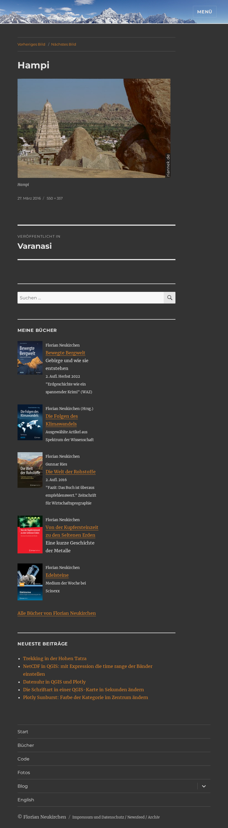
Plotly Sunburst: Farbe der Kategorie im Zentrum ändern (85, 697)
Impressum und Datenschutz (98, 817)
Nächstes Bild (63, 44)
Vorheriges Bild (31, 44)
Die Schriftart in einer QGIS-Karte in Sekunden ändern (83, 689)
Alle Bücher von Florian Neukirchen (57, 613)
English (26, 799)
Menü (204, 11)
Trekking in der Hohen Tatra (54, 658)
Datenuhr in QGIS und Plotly (54, 682)
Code (23, 759)
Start (23, 731)
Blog (23, 786)
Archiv (154, 817)
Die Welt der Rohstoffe (71, 471)
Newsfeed (136, 817)
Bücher (26, 745)
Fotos (24, 772)
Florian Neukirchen (44, 817)
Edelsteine (57, 575)
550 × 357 (55, 198)
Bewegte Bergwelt (65, 352)
